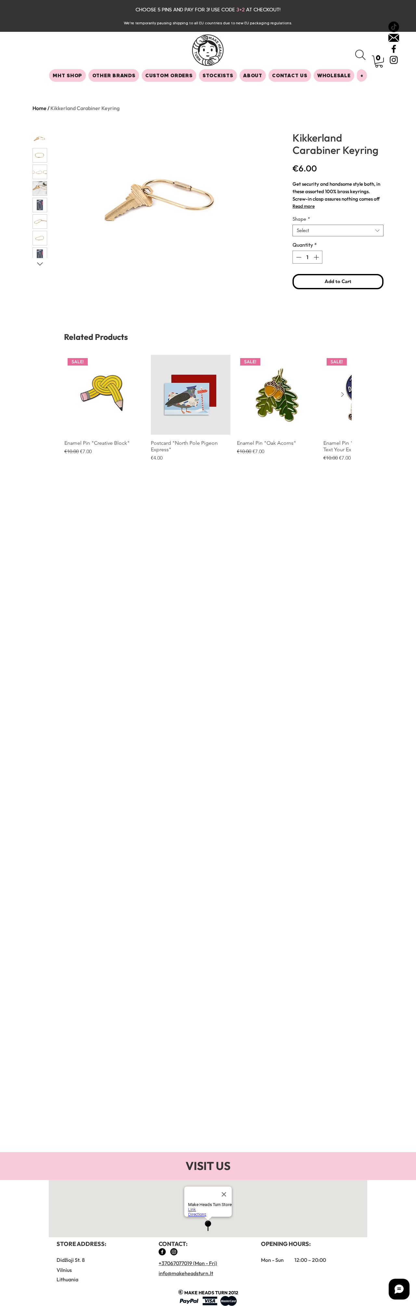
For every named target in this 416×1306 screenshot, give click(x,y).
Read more (303, 206)
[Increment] (316, 257)
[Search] (360, 55)
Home (39, 108)
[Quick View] (191, 395)
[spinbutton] (307, 257)
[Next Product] (342, 394)
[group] (208, 408)
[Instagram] (173, 1251)
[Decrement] (298, 257)
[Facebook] (162, 1251)
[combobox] (338, 230)
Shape (301, 219)
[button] (379, 62)
